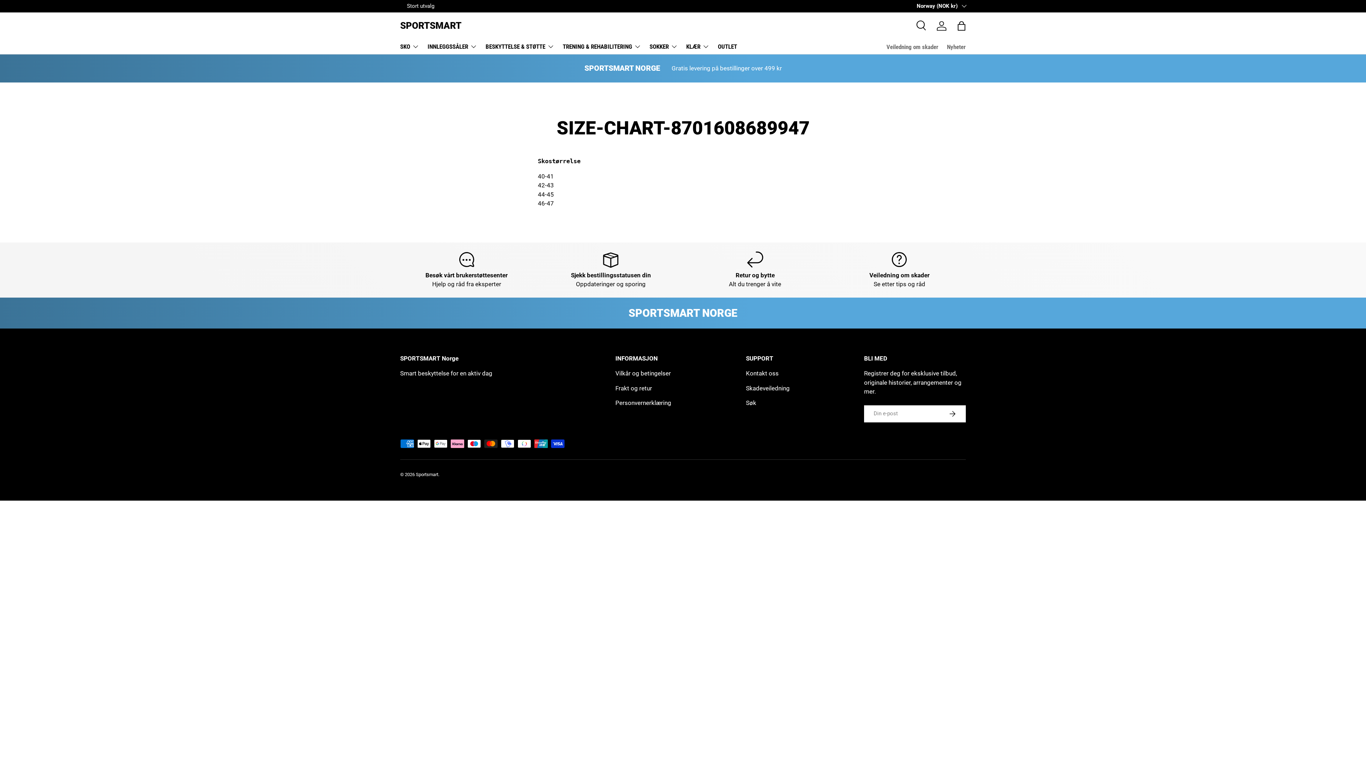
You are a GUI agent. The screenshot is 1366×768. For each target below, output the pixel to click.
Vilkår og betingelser (643, 373)
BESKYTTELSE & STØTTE (515, 46)
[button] (961, 26)
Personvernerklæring (643, 402)
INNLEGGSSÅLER (448, 46)
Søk (751, 402)
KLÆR (693, 46)
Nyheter (956, 46)
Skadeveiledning (768, 388)
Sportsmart (427, 474)
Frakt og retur (633, 388)
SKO (405, 46)
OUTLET (727, 46)
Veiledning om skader (912, 46)
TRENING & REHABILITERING (597, 46)
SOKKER (659, 46)
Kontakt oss (762, 373)
